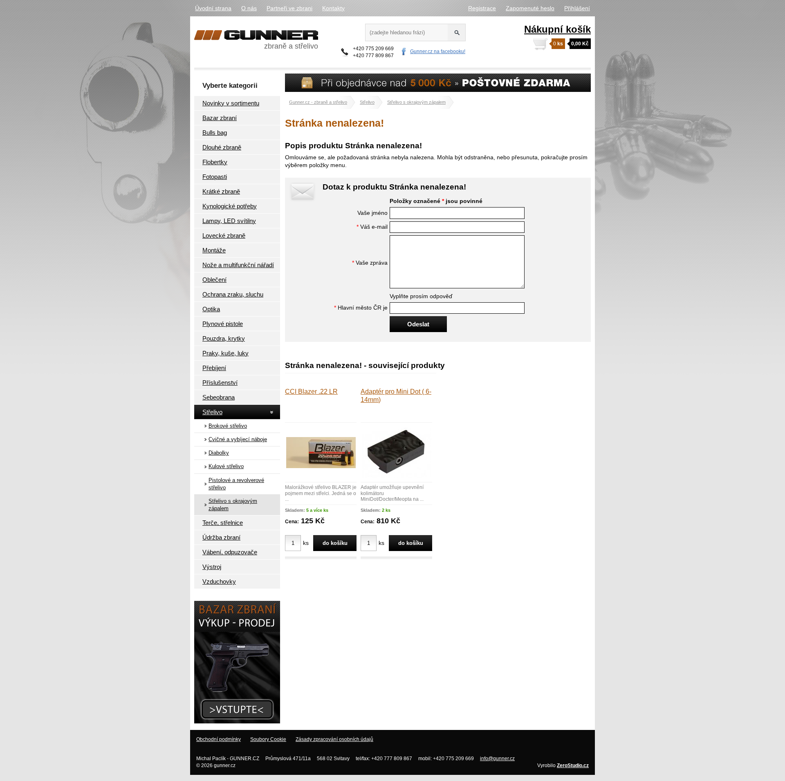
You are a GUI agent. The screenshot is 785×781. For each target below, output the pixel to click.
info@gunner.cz (497, 758)
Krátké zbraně (221, 191)
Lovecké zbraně (223, 235)
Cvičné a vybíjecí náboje (238, 439)
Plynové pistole (222, 323)
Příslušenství (220, 382)
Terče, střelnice (222, 522)
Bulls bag (214, 132)
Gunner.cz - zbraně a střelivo (318, 102)
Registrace (482, 8)
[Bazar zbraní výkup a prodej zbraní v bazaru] (237, 721)
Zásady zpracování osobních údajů (334, 739)
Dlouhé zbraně (221, 147)
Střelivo (212, 411)
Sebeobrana (218, 397)
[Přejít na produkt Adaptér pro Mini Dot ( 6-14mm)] (396, 475)
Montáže (214, 250)
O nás (249, 8)
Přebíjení (214, 367)
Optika (211, 309)
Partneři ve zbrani (289, 8)
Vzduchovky (219, 581)
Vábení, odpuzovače (229, 552)
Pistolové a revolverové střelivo (236, 484)
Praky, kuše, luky (225, 353)
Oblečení (214, 279)
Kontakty (333, 8)
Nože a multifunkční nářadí (238, 264)
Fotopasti (214, 176)
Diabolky (219, 453)
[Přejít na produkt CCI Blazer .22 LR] (321, 466)
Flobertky (214, 161)
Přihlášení (577, 8)
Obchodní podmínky (218, 739)
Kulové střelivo (226, 466)
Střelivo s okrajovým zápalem (233, 504)
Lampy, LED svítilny (229, 220)
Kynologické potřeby (229, 206)
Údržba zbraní (221, 537)
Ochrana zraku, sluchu (232, 294)
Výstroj (211, 566)
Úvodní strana (213, 8)
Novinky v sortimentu (230, 103)
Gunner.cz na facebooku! (437, 51)
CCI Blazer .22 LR (311, 391)
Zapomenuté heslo (530, 8)
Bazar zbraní (219, 117)
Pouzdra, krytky (223, 338)
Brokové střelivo (228, 426)
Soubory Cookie (268, 739)
